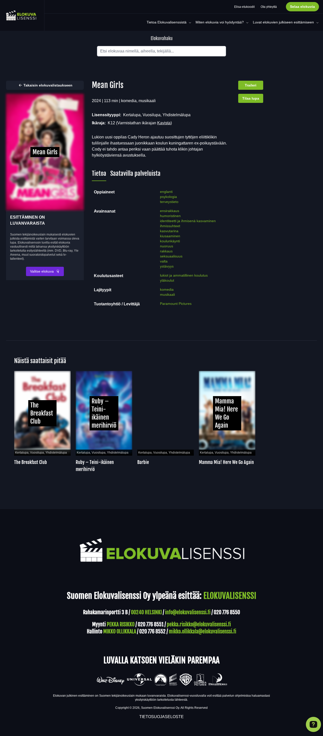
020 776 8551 (151, 624)
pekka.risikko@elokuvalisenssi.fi (199, 624)
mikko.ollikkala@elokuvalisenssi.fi (202, 631)
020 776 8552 (152, 631)
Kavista (164, 123)
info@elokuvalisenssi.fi (187, 612)
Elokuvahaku (162, 38)
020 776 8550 (227, 612)
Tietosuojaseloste (161, 717)
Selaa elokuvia (302, 7)
